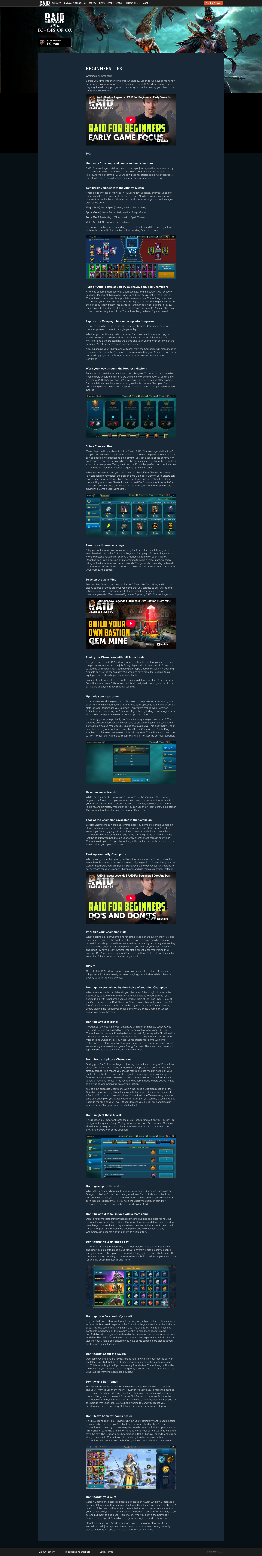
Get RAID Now (213, 3)
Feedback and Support (77, 1552)
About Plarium (47, 1552)
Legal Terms (106, 1552)
